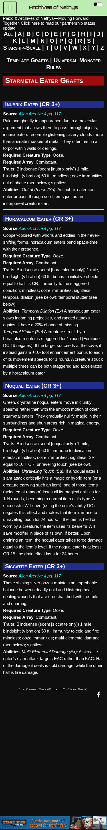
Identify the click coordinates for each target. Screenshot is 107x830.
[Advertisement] (53, 762)
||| (10, 7)
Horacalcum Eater (28, 219)
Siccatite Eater (24, 566)
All (8, 34)
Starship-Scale (22, 47)
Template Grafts (28, 60)
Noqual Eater (22, 386)
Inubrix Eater (21, 104)
